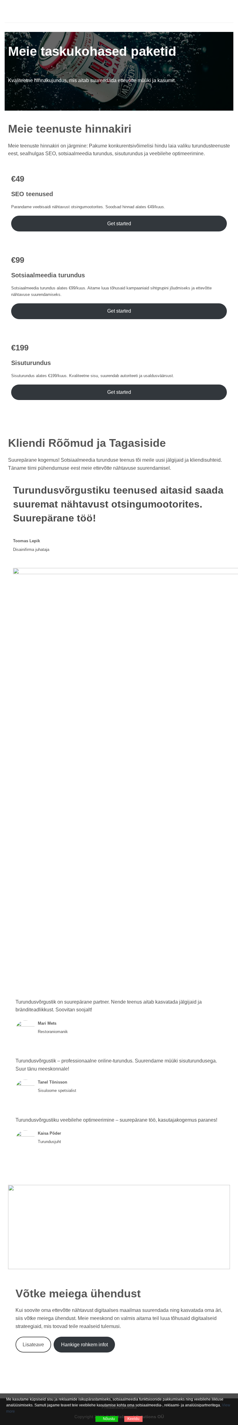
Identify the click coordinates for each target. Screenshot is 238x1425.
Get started (119, 223)
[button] (8, 11)
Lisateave (33, 1344)
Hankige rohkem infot (84, 1344)
